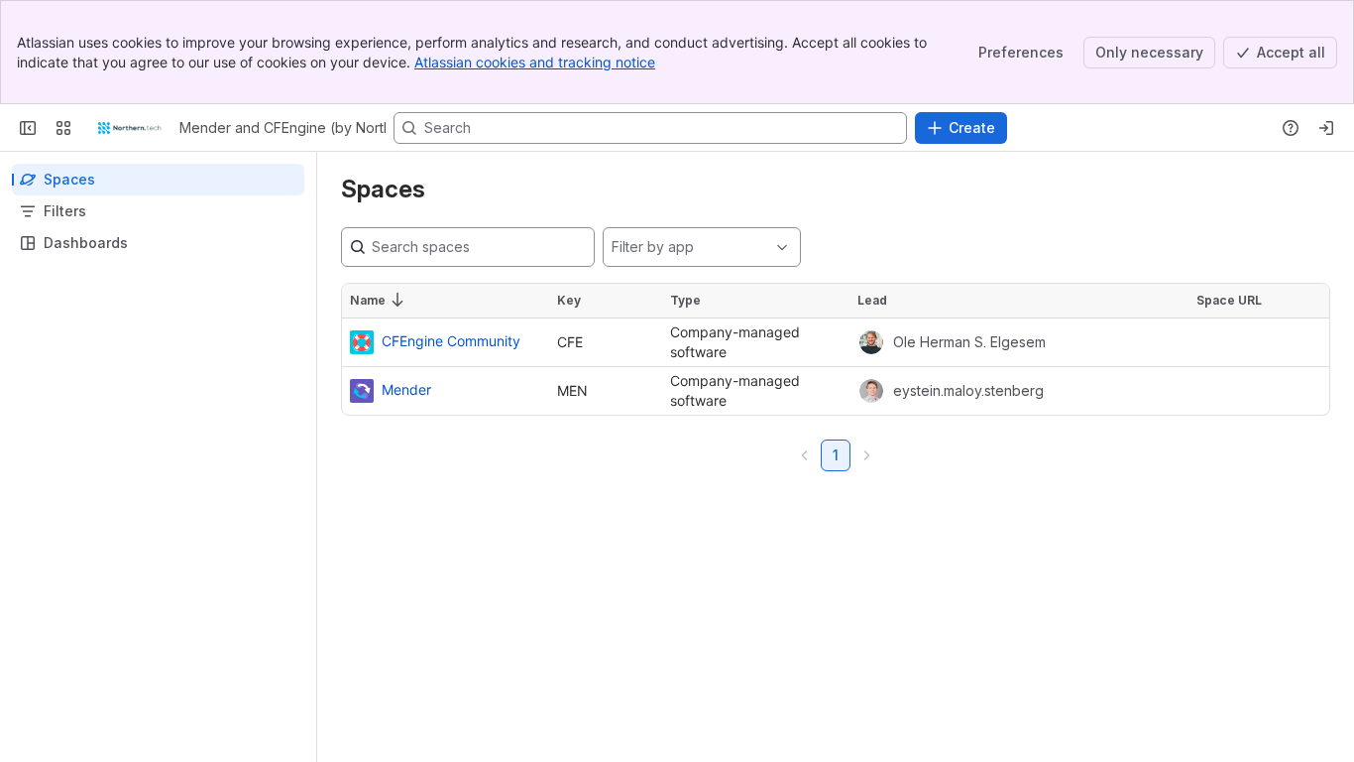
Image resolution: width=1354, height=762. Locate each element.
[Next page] (866, 455)
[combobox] (611, 247)
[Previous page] (805, 455)
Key (569, 300)
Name (368, 300)
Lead (872, 300)
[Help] (1290, 128)
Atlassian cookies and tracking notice (534, 62)
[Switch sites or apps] (63, 128)
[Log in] (1326, 128)
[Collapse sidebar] (28, 128)
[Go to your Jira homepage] (129, 128)
